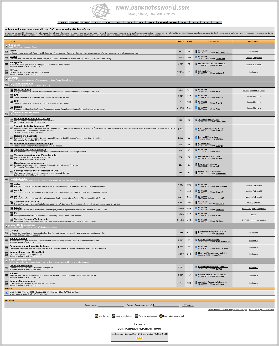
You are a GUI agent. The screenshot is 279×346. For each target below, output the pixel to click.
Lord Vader (220, 59)
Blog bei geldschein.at (207, 164)
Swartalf (219, 130)
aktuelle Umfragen (240, 310)
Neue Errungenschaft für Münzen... (213, 274)
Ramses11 (257, 64)
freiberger (220, 276)
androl (253, 214)
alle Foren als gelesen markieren (261, 310)
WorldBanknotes (40, 294)
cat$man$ (220, 73)
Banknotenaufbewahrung (209, 240)
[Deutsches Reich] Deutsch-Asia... (212, 232)
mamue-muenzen (223, 241)
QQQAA (219, 221)
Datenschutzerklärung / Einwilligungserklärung (139, 329)
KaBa (218, 109)
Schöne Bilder (204, 71)
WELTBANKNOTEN (224, 53)
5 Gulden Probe (205, 144)
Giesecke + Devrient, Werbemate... (212, 282)
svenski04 (220, 198)
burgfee (219, 65)
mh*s (218, 91)
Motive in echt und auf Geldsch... (212, 63)
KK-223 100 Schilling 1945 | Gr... (211, 128)
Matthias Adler (222, 248)
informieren (262, 33)
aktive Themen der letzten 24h (220, 310)
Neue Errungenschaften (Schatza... (213, 267)
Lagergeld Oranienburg (208, 137)
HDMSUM (245, 220)
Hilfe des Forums (77, 33)
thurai (262, 90)
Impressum (139, 324)
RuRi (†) (219, 146)
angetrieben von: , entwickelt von (139, 334)
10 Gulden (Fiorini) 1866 (208, 119)
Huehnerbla (253, 52)
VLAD (218, 215)
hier (152, 35)
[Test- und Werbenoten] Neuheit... (212, 253)
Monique (249, 58)
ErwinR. (219, 103)
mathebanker (221, 186)
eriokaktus (218, 139)
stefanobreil (221, 121)
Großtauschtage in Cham (209, 156)
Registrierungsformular (226, 33)
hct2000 (246, 90)
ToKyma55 (257, 58)
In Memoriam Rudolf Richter (210, 172)
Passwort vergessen (143, 305)
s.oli (217, 166)
